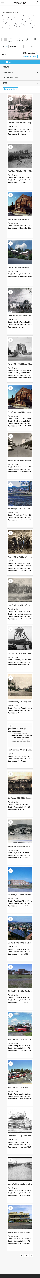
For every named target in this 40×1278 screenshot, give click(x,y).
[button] (20, 40)
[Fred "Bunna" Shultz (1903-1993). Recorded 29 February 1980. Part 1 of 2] (20, 156)
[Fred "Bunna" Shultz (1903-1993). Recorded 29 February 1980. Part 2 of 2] (20, 107)
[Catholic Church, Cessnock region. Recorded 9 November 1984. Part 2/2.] (20, 204)
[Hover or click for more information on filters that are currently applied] (37, 53)
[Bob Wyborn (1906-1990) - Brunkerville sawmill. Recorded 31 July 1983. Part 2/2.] (20, 783)
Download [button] (11, 39)
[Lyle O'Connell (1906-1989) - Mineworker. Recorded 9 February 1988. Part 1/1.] (20, 638)
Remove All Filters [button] (29, 56)
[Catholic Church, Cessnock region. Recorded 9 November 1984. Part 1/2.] (20, 252)
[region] (20, 76)
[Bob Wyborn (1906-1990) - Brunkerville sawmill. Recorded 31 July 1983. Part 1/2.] (20, 831)
